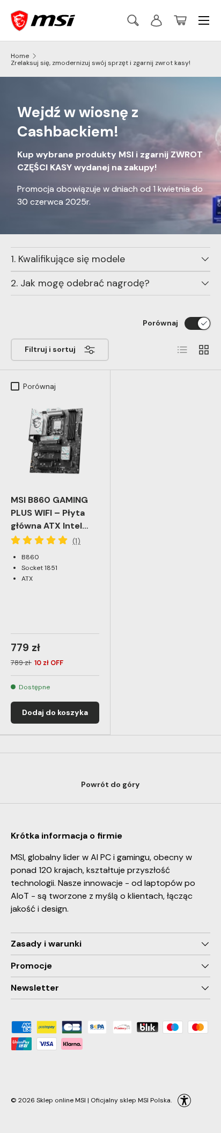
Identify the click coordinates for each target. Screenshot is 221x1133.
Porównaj (160, 323)
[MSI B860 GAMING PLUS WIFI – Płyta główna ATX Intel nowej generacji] (55, 440)
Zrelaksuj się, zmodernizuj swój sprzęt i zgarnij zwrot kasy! (100, 63)
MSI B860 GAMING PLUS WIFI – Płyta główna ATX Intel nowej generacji (49, 519)
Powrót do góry (110, 784)
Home (20, 56)
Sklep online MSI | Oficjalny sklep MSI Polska (103, 1099)
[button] (180, 20)
